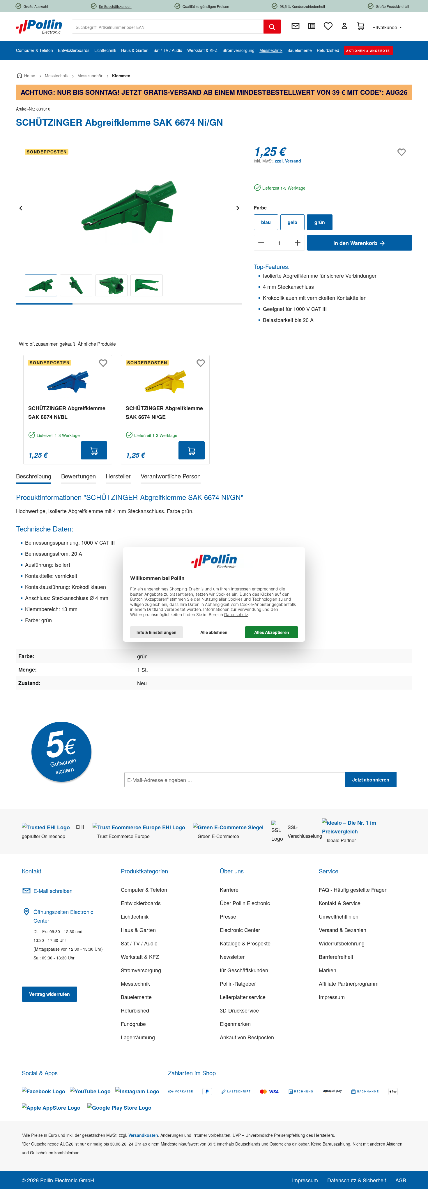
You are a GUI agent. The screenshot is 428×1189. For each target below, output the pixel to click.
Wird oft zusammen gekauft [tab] (47, 343)
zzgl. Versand (288, 161)
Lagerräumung (138, 1037)
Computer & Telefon (144, 889)
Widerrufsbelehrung (342, 943)
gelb (292, 222)
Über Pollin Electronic (245, 903)
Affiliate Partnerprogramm (349, 983)
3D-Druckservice (239, 1010)
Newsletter (232, 956)
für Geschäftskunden (244, 970)
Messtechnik (135, 983)
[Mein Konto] (344, 26)
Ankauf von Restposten (247, 1037)
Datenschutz (161, 792)
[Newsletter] (295, 26)
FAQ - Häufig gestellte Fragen (353, 889)
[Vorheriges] (20, 207)
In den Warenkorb (356, 243)
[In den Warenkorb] (94, 450)
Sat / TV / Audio (139, 943)
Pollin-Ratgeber (238, 983)
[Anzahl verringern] (261, 243)
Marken (327, 970)
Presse (228, 916)
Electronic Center (240, 929)
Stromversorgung (141, 970)
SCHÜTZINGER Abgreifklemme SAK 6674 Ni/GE (164, 412)
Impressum (332, 997)
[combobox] (168, 27)
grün (319, 222)
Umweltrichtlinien (338, 916)
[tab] (33, 477)
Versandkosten (143, 1135)
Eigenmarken (235, 1023)
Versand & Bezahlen (342, 929)
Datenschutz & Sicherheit (356, 1180)
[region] (129, 224)
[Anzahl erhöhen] (298, 243)
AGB (400, 1180)
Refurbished (135, 1010)
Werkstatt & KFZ (140, 956)
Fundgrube (133, 1023)
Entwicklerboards (141, 903)
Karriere (229, 889)
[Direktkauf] (311, 26)
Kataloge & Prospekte (245, 943)
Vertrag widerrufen (49, 994)
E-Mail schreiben (52, 890)
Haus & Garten (138, 929)
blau (266, 222)
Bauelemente (136, 997)
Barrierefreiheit (336, 956)
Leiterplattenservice (243, 997)
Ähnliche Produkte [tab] (97, 343)
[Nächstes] (237, 207)
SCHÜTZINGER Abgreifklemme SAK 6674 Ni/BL (66, 412)
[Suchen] (272, 27)
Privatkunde (385, 27)
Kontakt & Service (339, 903)
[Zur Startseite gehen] (39, 26)
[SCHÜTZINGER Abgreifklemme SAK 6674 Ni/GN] (129, 207)
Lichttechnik (134, 916)
